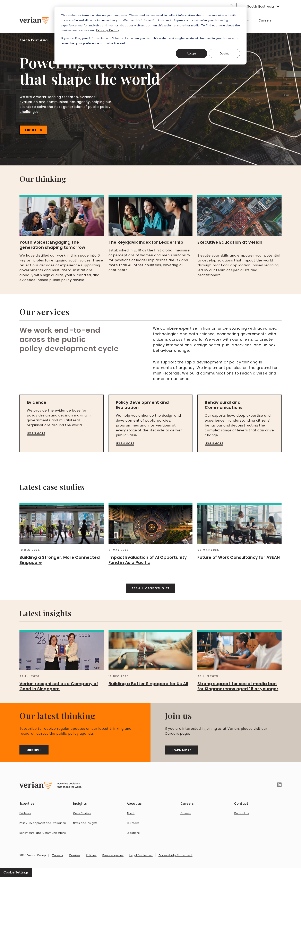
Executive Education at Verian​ (230, 242)
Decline (224, 53)
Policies (91, 855)
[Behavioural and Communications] (239, 423)
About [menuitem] (131, 813)
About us (33, 130)
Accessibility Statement (175, 855)
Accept (191, 53)
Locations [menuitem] (133, 833)
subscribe (34, 750)
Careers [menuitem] (265, 20)
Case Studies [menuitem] (82, 813)
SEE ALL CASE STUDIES (150, 588)
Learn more (36, 433)
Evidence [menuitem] (25, 813)
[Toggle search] (231, 6)
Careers (57, 855)
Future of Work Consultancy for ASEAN (238, 557)
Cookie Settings (15, 872)
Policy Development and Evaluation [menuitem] (42, 823)
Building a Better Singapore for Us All (148, 684)
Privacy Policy (107, 30)
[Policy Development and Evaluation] (150, 423)
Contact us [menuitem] (241, 813)
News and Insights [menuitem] (85, 823)
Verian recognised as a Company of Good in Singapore (58, 686)
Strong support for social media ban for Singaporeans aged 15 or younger (237, 686)
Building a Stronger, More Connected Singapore (59, 559)
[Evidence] (61, 423)
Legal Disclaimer (141, 855)
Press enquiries (112, 855)
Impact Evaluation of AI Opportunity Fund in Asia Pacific (148, 559)
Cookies (74, 855)
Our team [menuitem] (133, 823)
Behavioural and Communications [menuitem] (42, 833)
